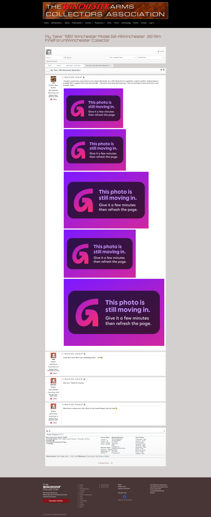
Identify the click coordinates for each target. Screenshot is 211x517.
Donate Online (56, 501)
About (67, 23)
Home (46, 23)
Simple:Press (104, 463)
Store (109, 23)
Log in (151, 23)
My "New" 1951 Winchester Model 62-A (97, 65)
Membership (56, 23)
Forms (135, 23)
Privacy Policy (105, 485)
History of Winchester (85, 495)
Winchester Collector (60, 514)
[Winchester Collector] (105, 10)
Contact (144, 23)
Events (88, 23)
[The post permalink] (81, 77)
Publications (77, 23)
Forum (116, 23)
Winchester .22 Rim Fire (73, 65)
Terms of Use (105, 487)
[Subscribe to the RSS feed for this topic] (164, 70)
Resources (99, 23)
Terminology (126, 23)
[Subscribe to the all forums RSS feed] (47, 431)
